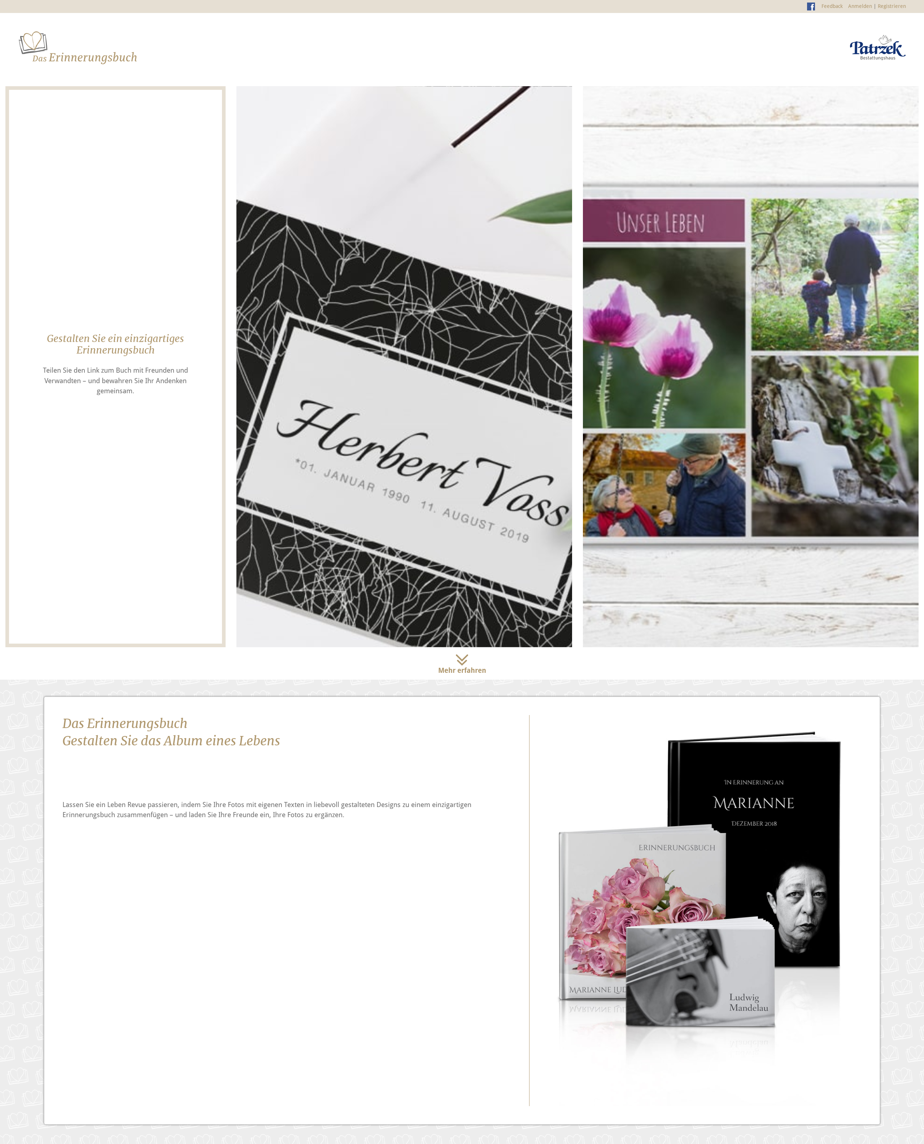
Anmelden (860, 6)
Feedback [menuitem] (832, 6)
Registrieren (892, 6)
